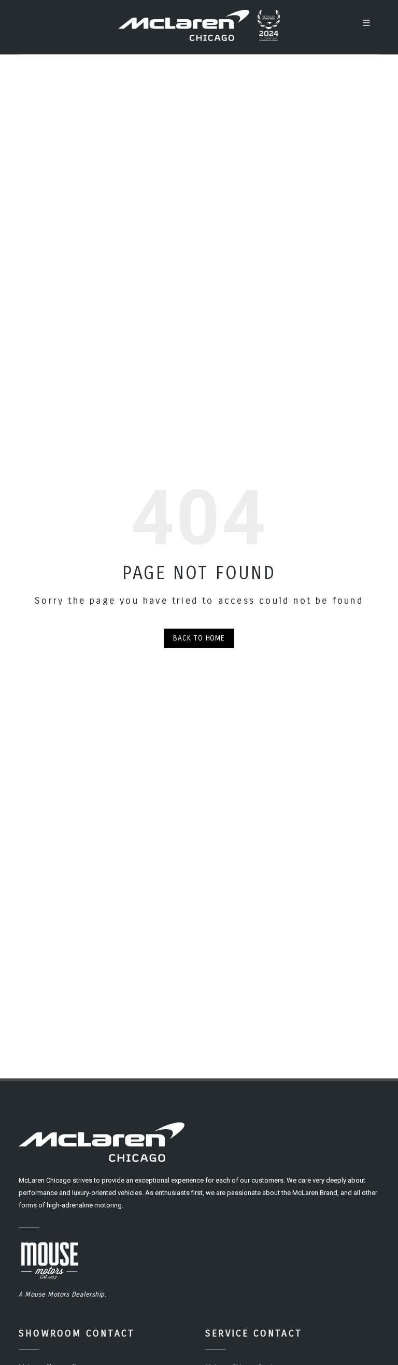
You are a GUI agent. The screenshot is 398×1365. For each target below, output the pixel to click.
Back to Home (199, 638)
